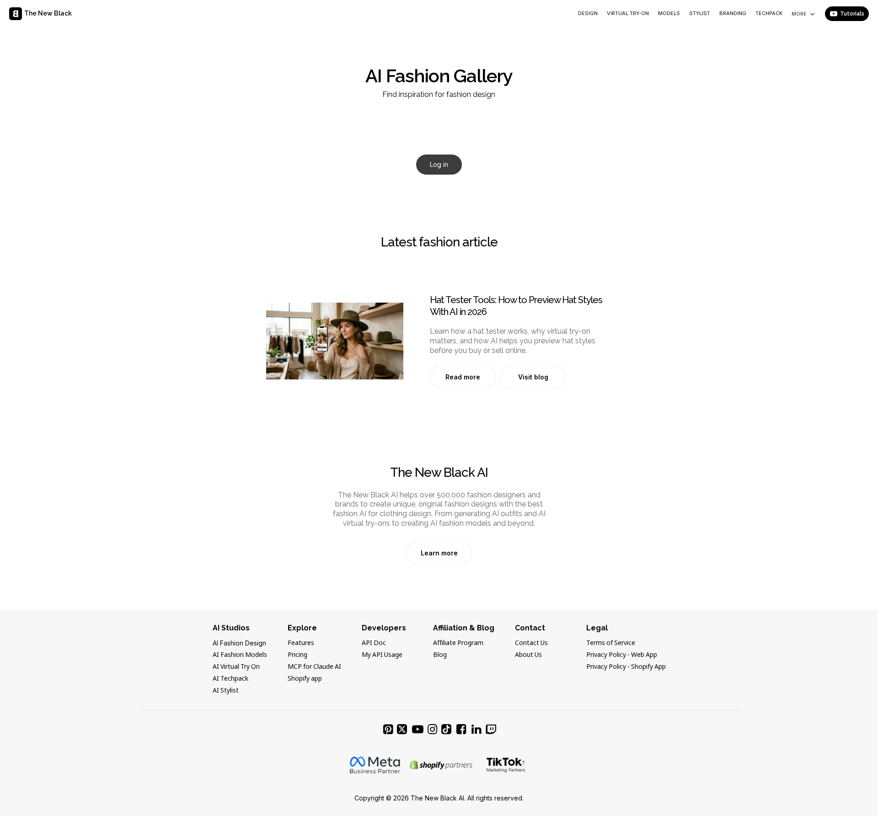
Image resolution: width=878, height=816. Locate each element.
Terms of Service (610, 643)
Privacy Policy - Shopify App (626, 667)
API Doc (374, 643)
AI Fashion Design (239, 643)
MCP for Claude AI (314, 667)
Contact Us (531, 643)
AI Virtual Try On (236, 667)
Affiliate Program (458, 643)
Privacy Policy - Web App (621, 655)
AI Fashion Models (240, 655)
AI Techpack (230, 679)
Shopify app (305, 679)
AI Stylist (226, 691)
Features (301, 643)
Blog (440, 655)
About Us (528, 655)
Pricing (297, 655)
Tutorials (852, 14)
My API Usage (382, 655)
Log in (439, 164)
